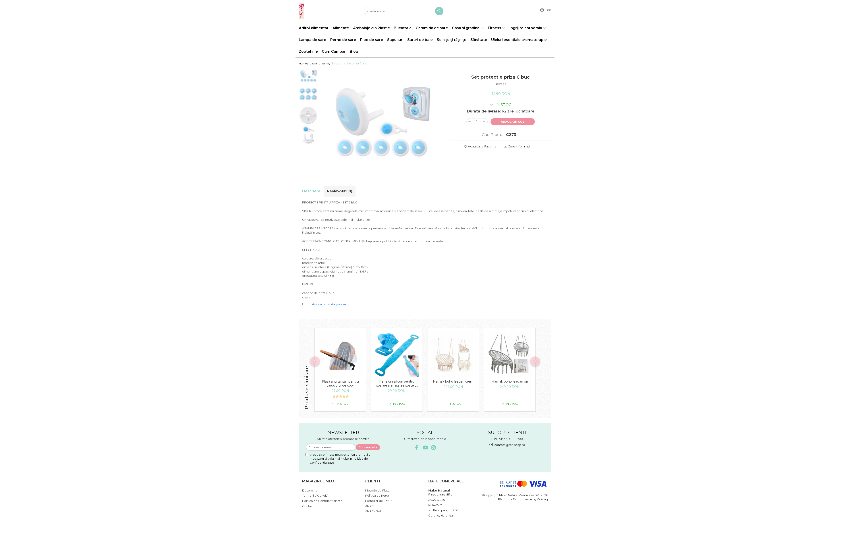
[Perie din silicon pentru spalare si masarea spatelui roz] (396, 354)
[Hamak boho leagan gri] (509, 354)
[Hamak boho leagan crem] (453, 354)
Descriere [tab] (311, 191)
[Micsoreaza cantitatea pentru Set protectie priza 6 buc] (469, 121)
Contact (308, 506)
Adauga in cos (512, 121)
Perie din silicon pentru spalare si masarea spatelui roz (396, 383)
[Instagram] (433, 447)
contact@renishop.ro (509, 445)
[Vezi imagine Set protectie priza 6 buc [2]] (308, 115)
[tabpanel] (381, 122)
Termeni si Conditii (315, 495)
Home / (304, 63)
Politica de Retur (377, 495)
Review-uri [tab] (339, 191)
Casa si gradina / (320, 63)
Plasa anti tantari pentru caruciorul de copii (340, 383)
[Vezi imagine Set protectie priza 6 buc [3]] (308, 134)
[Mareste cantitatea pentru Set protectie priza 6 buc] (484, 121)
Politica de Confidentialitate (322, 501)
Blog (354, 51)
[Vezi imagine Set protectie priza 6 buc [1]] (308, 94)
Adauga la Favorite (481, 146)
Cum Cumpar (334, 51)
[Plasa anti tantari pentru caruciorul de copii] (340, 354)
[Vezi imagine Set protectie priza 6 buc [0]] (308, 76)
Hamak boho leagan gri (510, 381)
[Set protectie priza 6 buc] (381, 122)
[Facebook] (417, 447)
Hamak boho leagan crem (453, 381)
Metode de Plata (377, 490)
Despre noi (310, 490)
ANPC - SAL (373, 511)
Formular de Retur (378, 501)
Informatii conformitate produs (324, 304)
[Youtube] (425, 447)
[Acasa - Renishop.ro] (321, 11)
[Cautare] (439, 11)
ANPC (369, 506)
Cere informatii (518, 146)
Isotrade (500, 83)
